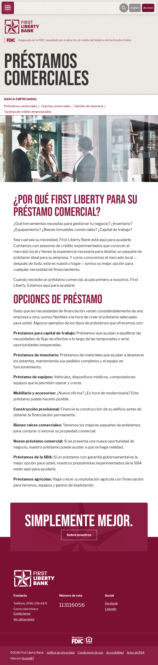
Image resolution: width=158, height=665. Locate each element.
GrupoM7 (28, 658)
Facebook (111, 603)
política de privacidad (60, 652)
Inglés (135, 8)
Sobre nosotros (79, 535)
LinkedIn (110, 609)
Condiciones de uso (90, 652)
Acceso (148, 8)
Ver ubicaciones (23, 619)
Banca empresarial (20, 99)
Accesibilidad (115, 652)
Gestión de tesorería (88, 106)
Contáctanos (21, 613)
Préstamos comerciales (20, 106)
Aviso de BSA (135, 652)
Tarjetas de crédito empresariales (27, 112)
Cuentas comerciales (55, 106)
